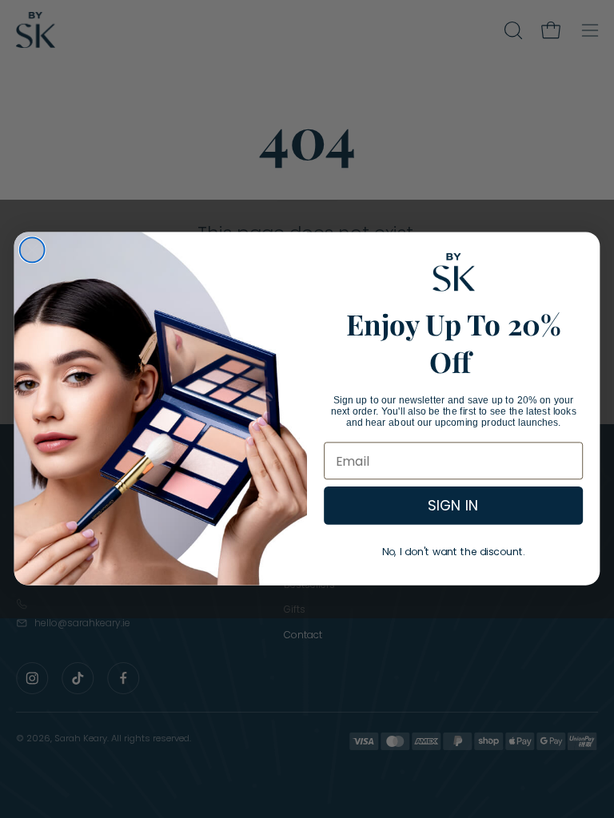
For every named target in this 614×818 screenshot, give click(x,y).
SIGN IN (453, 506)
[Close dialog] (32, 250)
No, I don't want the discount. (453, 552)
